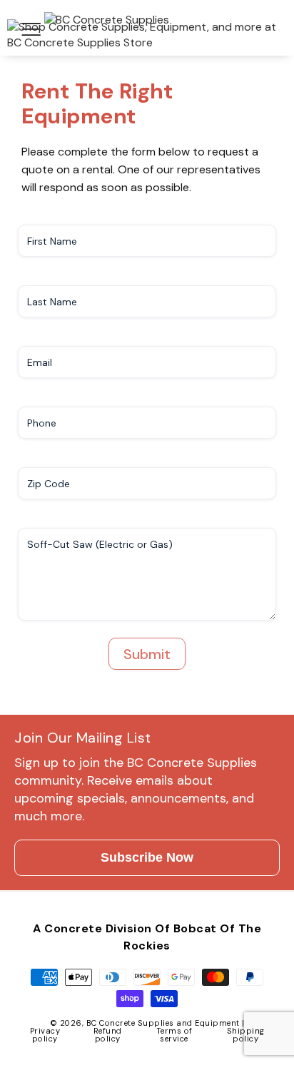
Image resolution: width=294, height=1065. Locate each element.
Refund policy (107, 1035)
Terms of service (174, 1035)
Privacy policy (45, 1035)
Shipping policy (246, 1035)
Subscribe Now (147, 857)
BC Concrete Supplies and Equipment (163, 1023)
